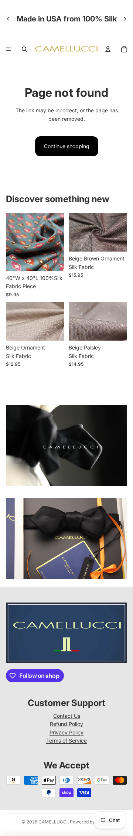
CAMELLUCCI (53, 822)
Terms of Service (66, 740)
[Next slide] (125, 19)
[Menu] (8, 49)
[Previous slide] (8, 19)
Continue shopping (66, 146)
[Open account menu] (108, 49)
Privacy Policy (66, 732)
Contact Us (66, 716)
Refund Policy (66, 724)
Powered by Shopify (91, 822)
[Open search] (24, 49)
